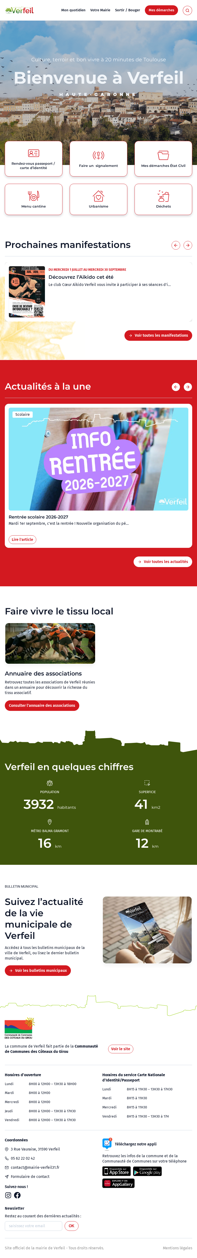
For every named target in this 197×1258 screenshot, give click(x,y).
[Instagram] (8, 1195)
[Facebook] (17, 1195)
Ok (71, 1226)
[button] (176, 245)
